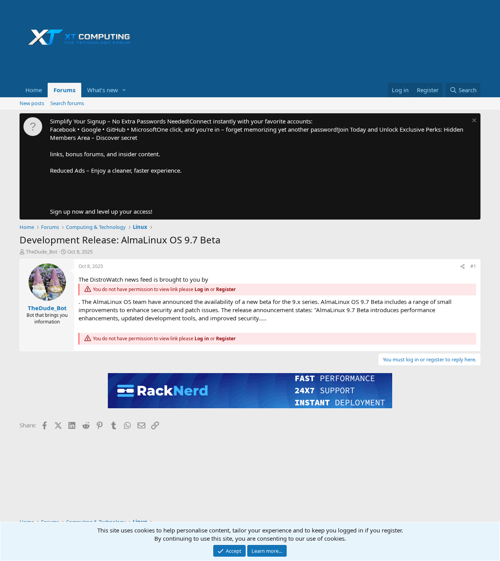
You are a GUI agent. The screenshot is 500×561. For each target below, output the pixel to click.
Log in (202, 289)
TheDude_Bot (41, 251)
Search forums (67, 103)
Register (226, 289)
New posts (32, 103)
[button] (124, 90)
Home (33, 90)
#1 (473, 266)
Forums (64, 90)
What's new (102, 90)
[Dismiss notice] (473, 121)
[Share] (462, 266)
